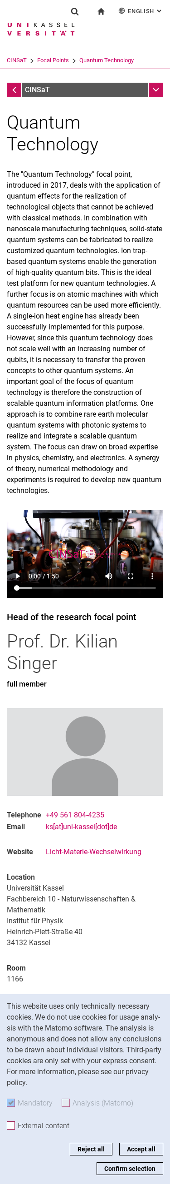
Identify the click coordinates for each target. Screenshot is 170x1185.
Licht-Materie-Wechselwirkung (93, 851)
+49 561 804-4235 (75, 815)
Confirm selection (129, 1168)
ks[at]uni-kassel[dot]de (81, 826)
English (145, 11)
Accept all (141, 1149)
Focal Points (53, 60)
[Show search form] (74, 11)
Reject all (91, 1149)
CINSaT (17, 60)
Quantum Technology (106, 60)
